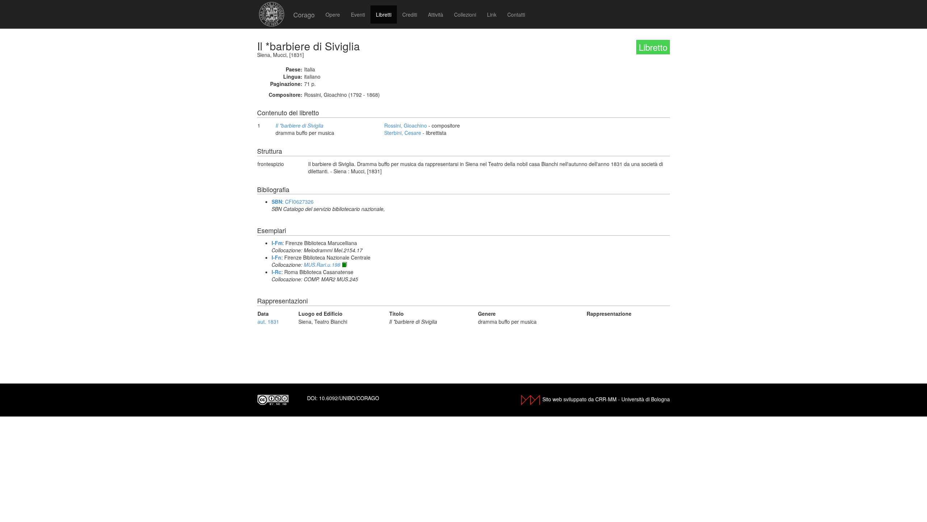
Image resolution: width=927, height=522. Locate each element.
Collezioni (465, 14)
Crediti (409, 14)
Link (491, 14)
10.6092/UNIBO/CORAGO (349, 398)
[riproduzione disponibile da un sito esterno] (344, 264)
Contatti (516, 14)
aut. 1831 (268, 321)
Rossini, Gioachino (405, 125)
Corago (304, 14)
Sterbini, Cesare (402, 132)
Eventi (358, 14)
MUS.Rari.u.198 (322, 264)
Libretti (383, 14)
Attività (435, 14)
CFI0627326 (299, 201)
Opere (333, 14)
